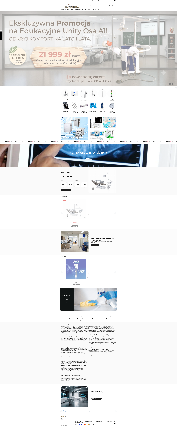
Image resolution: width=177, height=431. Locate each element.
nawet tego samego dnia (81, 320)
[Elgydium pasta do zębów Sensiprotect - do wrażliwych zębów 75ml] (76, 269)
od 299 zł (67, 320)
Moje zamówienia (99, 419)
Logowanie (98, 417)
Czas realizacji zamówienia (79, 417)
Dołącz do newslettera (96, 398)
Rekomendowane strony (111, 421)
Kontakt (108, 420)
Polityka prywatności (88, 420)
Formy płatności (77, 419)
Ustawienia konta (99, 421)
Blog (107, 419)
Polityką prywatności (106, 401)
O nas (108, 417)
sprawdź (88, 158)
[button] (110, 5)
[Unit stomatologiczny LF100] (74, 209)
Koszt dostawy (77, 420)
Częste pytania (87, 419)
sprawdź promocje (65, 189)
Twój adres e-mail (94, 397)
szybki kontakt (95, 320)
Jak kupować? (87, 417)
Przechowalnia (98, 420)
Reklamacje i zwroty (78, 421)
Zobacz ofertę (95, 245)
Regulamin (101, 400)
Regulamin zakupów (88, 421)
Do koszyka (75, 226)
